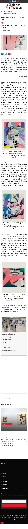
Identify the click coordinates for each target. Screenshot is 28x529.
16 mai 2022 (6, 23)
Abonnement (23, 517)
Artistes (4, 476)
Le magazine (16, 517)
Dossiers (5, 481)
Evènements (6, 479)
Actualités (5, 484)
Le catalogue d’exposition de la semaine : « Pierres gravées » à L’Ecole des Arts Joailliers (7, 441)
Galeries (10, 11)
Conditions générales (14, 519)
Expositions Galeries (9, 14)
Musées (5, 473)
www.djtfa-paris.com (12, 350)
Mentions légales (22, 515)
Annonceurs (4, 517)
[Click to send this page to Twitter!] (6, 54)
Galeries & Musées (14, 515)
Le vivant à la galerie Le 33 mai (21, 439)
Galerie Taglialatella (7, 30)
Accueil (2, 469)
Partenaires (10, 517)
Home (3, 11)
